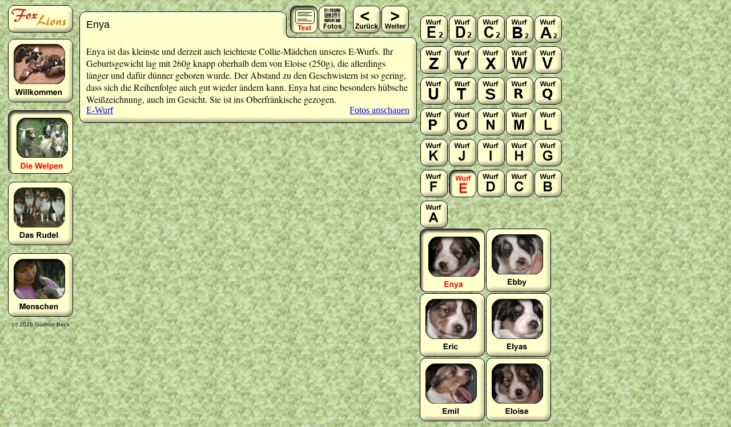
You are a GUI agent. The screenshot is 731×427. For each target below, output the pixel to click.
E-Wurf (99, 110)
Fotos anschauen (379, 110)
